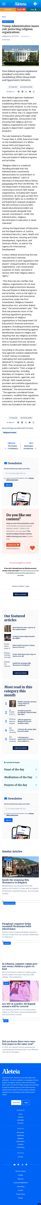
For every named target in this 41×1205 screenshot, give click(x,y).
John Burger (25, 36)
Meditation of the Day (18, 777)
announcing (7, 183)
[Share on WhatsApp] (34, 91)
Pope (6, 1021)
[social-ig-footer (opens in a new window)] (26, 1165)
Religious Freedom (9, 433)
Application (20, 1135)
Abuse (6, 983)
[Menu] (7, 4)
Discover (20, 1123)
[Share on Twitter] (26, 91)
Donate (19, 9)
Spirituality (20, 1120)
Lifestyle (20, 1117)
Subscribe (8, 9)
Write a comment (20, 594)
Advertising (20, 1147)
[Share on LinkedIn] (22, 91)
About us (20, 1179)
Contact (20, 1190)
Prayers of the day (15, 785)
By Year (20, 1157)
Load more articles (20, 673)
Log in (27, 586)
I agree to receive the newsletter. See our (20, 479)
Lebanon (7, 943)
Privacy (20, 1198)
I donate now (12, 545)
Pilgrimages (8, 859)
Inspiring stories (9, 903)
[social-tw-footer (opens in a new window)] (22, 1165)
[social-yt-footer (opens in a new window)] (14, 1165)
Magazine (20, 1138)
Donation (21, 1144)
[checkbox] (4, 478)
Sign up (8, 485)
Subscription (20, 1141)
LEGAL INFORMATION (21, 1183)
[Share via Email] (30, 91)
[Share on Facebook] (18, 91)
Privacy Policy (20, 1194)
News (4, 17)
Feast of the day (14, 769)
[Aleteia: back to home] (20, 4)
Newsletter (20, 1132)
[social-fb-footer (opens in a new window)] (18, 1165)
